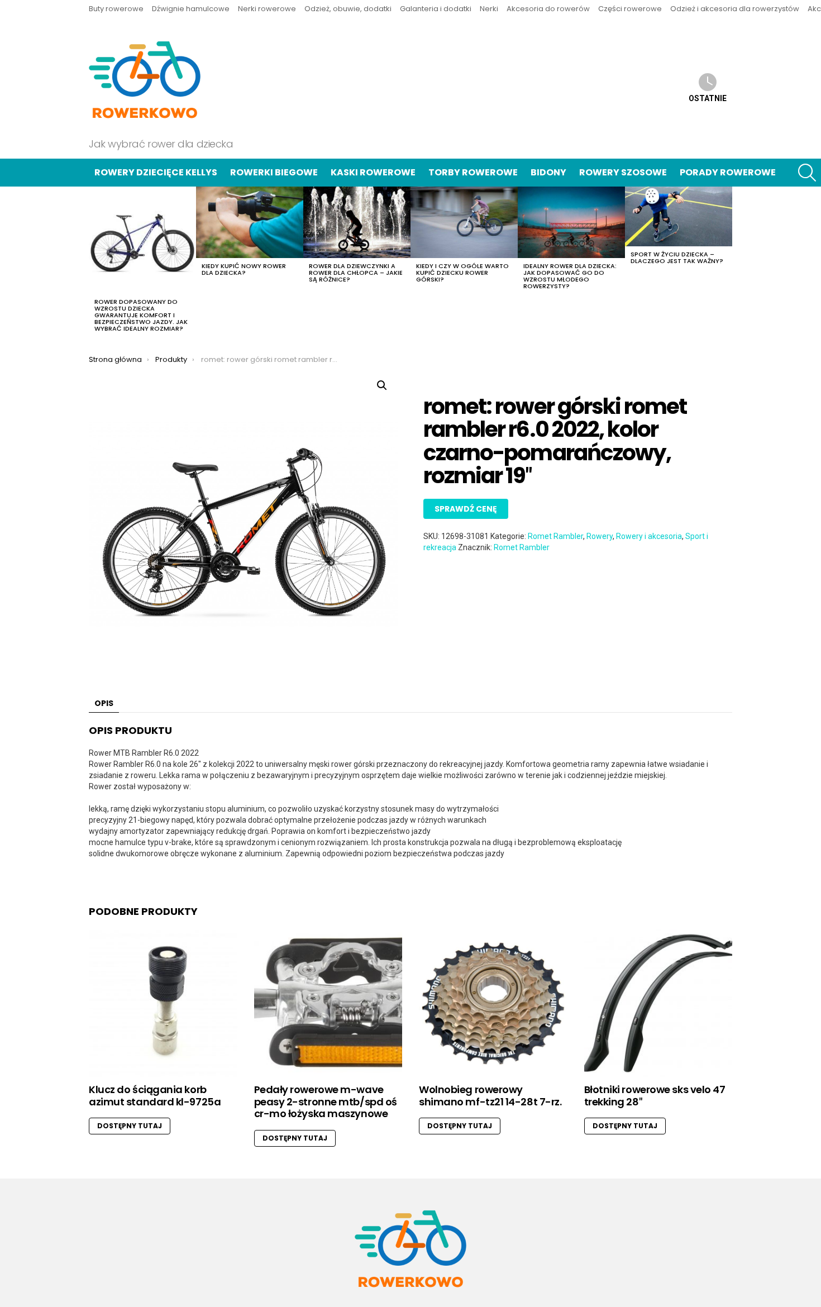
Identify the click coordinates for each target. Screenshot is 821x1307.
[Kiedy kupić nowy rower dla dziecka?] (249, 222)
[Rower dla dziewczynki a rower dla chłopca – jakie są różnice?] (356, 222)
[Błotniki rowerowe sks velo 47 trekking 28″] (658, 1003)
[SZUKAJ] (807, 173)
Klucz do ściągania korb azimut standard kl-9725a (155, 1095)
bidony (548, 172)
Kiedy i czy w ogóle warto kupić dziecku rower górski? (462, 272)
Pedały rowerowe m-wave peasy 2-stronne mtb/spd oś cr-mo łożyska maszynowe (325, 1101)
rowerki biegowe (274, 172)
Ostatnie (708, 98)
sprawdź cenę (466, 508)
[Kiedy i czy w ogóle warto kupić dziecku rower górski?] (464, 222)
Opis (103, 703)
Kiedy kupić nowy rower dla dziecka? (244, 269)
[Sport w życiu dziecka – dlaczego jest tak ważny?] (678, 217)
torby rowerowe (473, 172)
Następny (726, 262)
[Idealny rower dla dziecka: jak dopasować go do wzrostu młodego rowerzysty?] (571, 222)
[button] (382, 385)
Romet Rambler (555, 536)
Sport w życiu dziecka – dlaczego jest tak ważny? (677, 257)
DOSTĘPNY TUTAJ (129, 1125)
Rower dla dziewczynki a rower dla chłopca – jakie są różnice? (356, 272)
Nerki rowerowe (267, 8)
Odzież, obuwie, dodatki (348, 8)
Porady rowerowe (728, 172)
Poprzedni (94, 262)
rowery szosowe (623, 172)
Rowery (599, 536)
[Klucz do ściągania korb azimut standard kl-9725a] (163, 1003)
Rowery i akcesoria (649, 536)
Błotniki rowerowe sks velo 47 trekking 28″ (654, 1095)
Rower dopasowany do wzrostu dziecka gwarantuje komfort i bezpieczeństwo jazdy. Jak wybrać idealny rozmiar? (141, 315)
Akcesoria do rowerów (548, 8)
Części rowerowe (630, 8)
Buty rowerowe (116, 8)
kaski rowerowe (373, 172)
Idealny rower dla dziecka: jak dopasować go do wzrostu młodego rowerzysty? (570, 275)
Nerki (489, 8)
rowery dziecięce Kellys (155, 172)
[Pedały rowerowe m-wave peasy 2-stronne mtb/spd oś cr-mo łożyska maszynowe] (328, 1003)
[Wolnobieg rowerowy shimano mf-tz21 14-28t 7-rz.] (493, 1003)
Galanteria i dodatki (435, 8)
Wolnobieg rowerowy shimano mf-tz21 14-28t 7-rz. (490, 1095)
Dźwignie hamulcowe (191, 8)
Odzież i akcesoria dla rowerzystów (734, 8)
